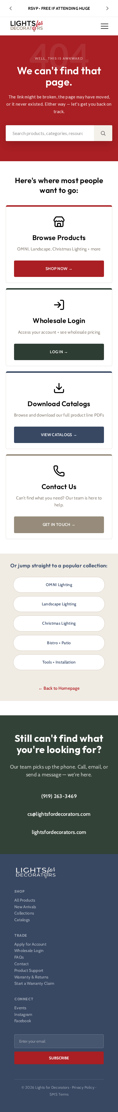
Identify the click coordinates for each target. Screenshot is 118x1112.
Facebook (22, 1020)
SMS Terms (59, 1094)
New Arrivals (25, 906)
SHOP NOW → (59, 268)
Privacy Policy (83, 1087)
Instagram (23, 1014)
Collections (24, 913)
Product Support (29, 970)
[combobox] (50, 133)
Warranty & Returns (31, 977)
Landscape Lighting (59, 604)
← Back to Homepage (59, 688)
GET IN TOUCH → (59, 524)
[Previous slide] (10, 8)
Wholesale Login (29, 950)
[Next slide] (107, 8)
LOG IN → (59, 351)
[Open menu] (104, 26)
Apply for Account (30, 944)
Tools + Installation (59, 662)
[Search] (103, 133)
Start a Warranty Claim (34, 983)
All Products (25, 900)
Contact (21, 963)
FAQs (19, 957)
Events (20, 1007)
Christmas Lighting (59, 623)
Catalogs (22, 919)
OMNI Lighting (59, 584)
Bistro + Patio (59, 642)
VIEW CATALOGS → (59, 434)
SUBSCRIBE (59, 1058)
